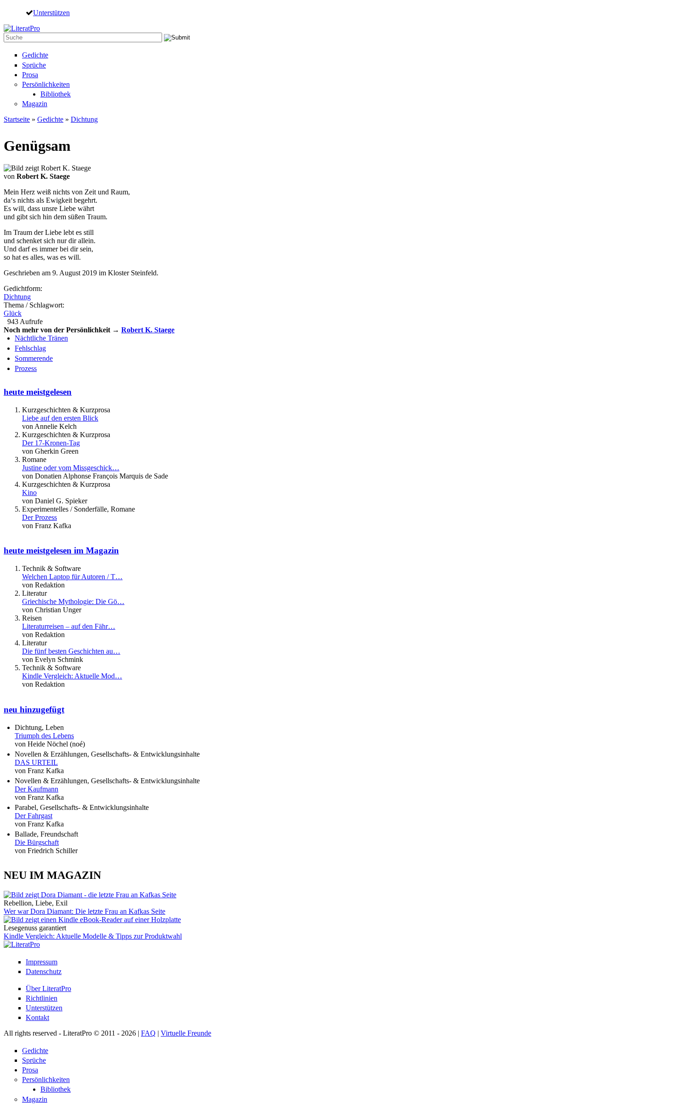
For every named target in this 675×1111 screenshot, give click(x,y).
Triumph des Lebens (44, 736)
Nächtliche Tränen (41, 338)
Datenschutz (44, 971)
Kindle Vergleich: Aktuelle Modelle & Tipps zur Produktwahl (93, 936)
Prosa (30, 75)
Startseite (17, 119)
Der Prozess (39, 517)
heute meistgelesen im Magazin (61, 550)
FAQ (148, 1033)
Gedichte (35, 55)
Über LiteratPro (48, 988)
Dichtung (84, 119)
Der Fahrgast (33, 816)
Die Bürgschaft (37, 842)
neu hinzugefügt (34, 709)
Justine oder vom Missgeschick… (70, 468)
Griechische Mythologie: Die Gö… (73, 601)
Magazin (34, 104)
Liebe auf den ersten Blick (60, 418)
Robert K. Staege (147, 330)
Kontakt (37, 1017)
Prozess (26, 368)
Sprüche (34, 65)
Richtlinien (41, 998)
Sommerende (34, 358)
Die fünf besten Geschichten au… (71, 651)
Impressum (41, 962)
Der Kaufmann (36, 789)
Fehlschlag (30, 348)
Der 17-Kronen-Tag (51, 443)
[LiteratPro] (22, 28)
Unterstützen (51, 12)
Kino (29, 492)
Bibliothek (55, 94)
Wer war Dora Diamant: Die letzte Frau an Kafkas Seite (84, 911)
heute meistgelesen (38, 392)
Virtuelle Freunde (186, 1033)
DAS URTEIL (36, 762)
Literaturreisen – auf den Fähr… (68, 626)
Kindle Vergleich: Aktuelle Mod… (72, 676)
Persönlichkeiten (46, 84)
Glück (13, 313)
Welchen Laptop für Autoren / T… (72, 577)
